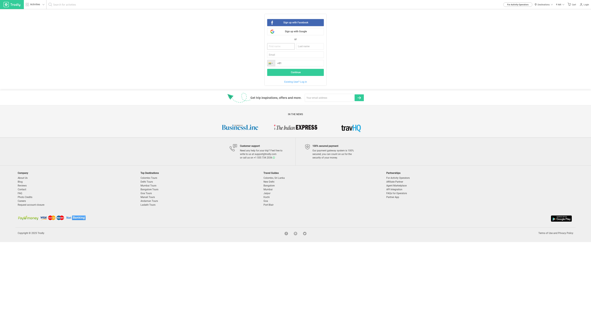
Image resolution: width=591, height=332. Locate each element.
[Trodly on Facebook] (286, 233)
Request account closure (31, 204)
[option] (244, 127)
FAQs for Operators (396, 193)
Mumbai (268, 189)
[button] (560, 4)
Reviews (22, 185)
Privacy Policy (565, 233)
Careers (22, 201)
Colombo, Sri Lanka (274, 177)
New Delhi (268, 181)
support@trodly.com (265, 154)
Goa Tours (146, 193)
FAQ (20, 193)
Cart (574, 4)
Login (586, 4)
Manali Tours (148, 197)
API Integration (394, 189)
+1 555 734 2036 (263, 157)
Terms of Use (545, 233)
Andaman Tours (149, 201)
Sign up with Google (296, 31)
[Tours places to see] (12, 4)
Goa (265, 201)
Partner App (392, 197)
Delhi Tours (147, 181)
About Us (23, 177)
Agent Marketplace (396, 185)
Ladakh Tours (148, 204)
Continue (296, 72)
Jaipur (266, 193)
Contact (22, 189)
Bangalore (269, 185)
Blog (20, 181)
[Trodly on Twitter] (304, 233)
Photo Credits (25, 197)
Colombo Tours (149, 177)
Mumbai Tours (148, 185)
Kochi (266, 197)
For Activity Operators (518, 4)
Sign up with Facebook (295, 22)
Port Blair (268, 204)
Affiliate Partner (394, 181)
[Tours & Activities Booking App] (434, 218)
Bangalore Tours (149, 189)
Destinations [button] (544, 4)
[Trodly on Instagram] (295, 233)
